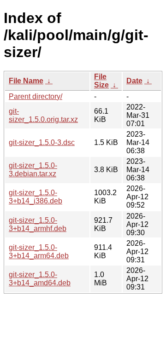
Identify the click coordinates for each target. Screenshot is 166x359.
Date (134, 81)
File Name (26, 81)
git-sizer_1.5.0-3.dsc (42, 142)
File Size (101, 81)
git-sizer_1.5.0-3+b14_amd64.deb (40, 279)
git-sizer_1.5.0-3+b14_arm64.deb (39, 251)
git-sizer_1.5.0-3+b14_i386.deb (35, 197)
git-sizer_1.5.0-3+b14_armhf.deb (37, 224)
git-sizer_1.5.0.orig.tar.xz (43, 115)
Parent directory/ (35, 96)
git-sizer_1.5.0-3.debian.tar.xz (33, 170)
